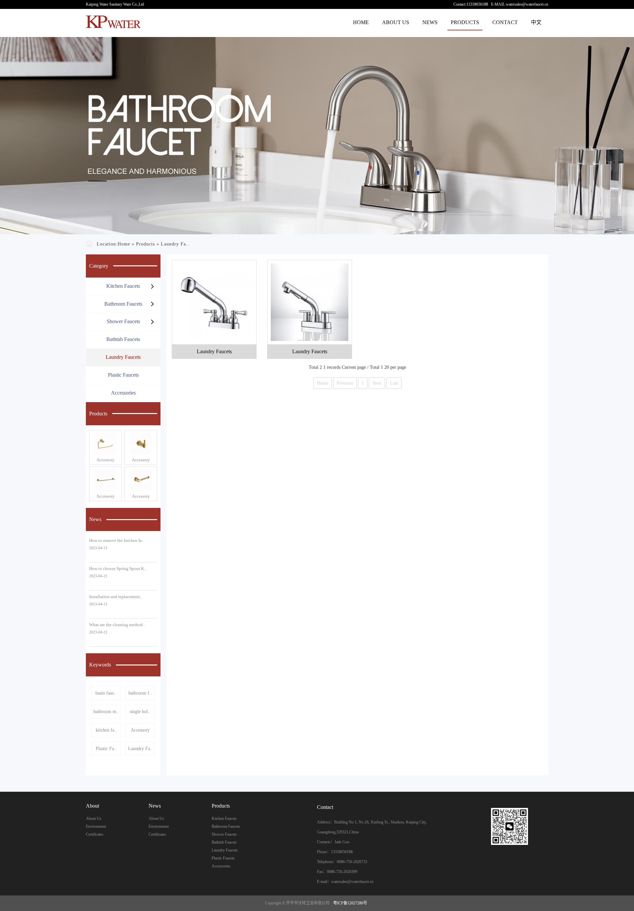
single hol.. (140, 711)
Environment (96, 826)
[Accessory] (105, 443)
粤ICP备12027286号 (350, 903)
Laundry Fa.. (175, 244)
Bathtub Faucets (123, 339)
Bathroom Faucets (123, 304)
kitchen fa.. (106, 730)
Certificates (94, 834)
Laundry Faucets (123, 357)
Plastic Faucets (123, 375)
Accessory (105, 459)
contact (505, 22)
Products (465, 22)
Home (361, 22)
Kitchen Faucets (123, 286)
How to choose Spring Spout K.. (117, 568)
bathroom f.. (140, 693)
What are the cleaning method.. (117, 624)
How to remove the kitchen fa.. (116, 540)
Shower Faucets (123, 321)
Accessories (123, 393)
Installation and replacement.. (115, 596)
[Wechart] (509, 826)
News (430, 22)
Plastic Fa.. (106, 748)
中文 (536, 22)
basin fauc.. (106, 693)
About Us (395, 22)
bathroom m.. (106, 711)
